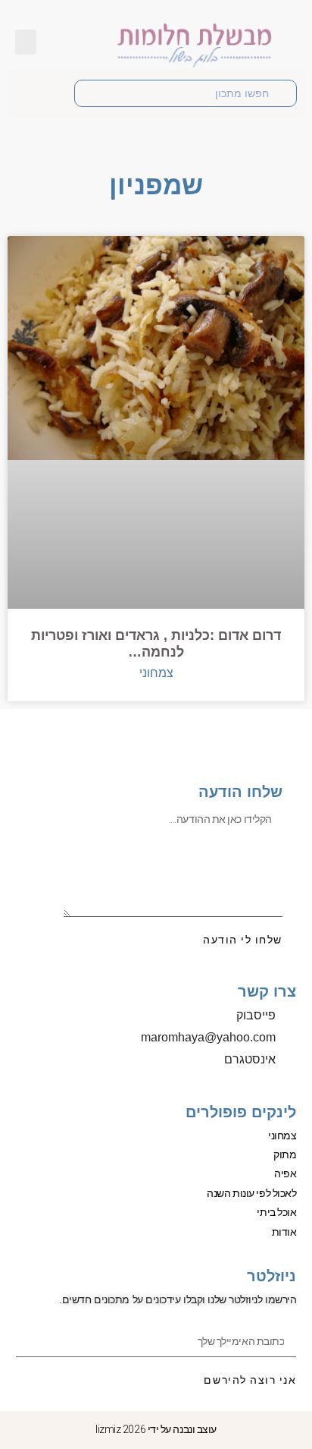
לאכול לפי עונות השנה (251, 1193)
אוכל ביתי (276, 1212)
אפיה (285, 1173)
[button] (25, 42)
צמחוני (282, 1135)
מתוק (284, 1154)
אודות (284, 1232)
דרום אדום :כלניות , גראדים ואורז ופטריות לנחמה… (156, 644)
